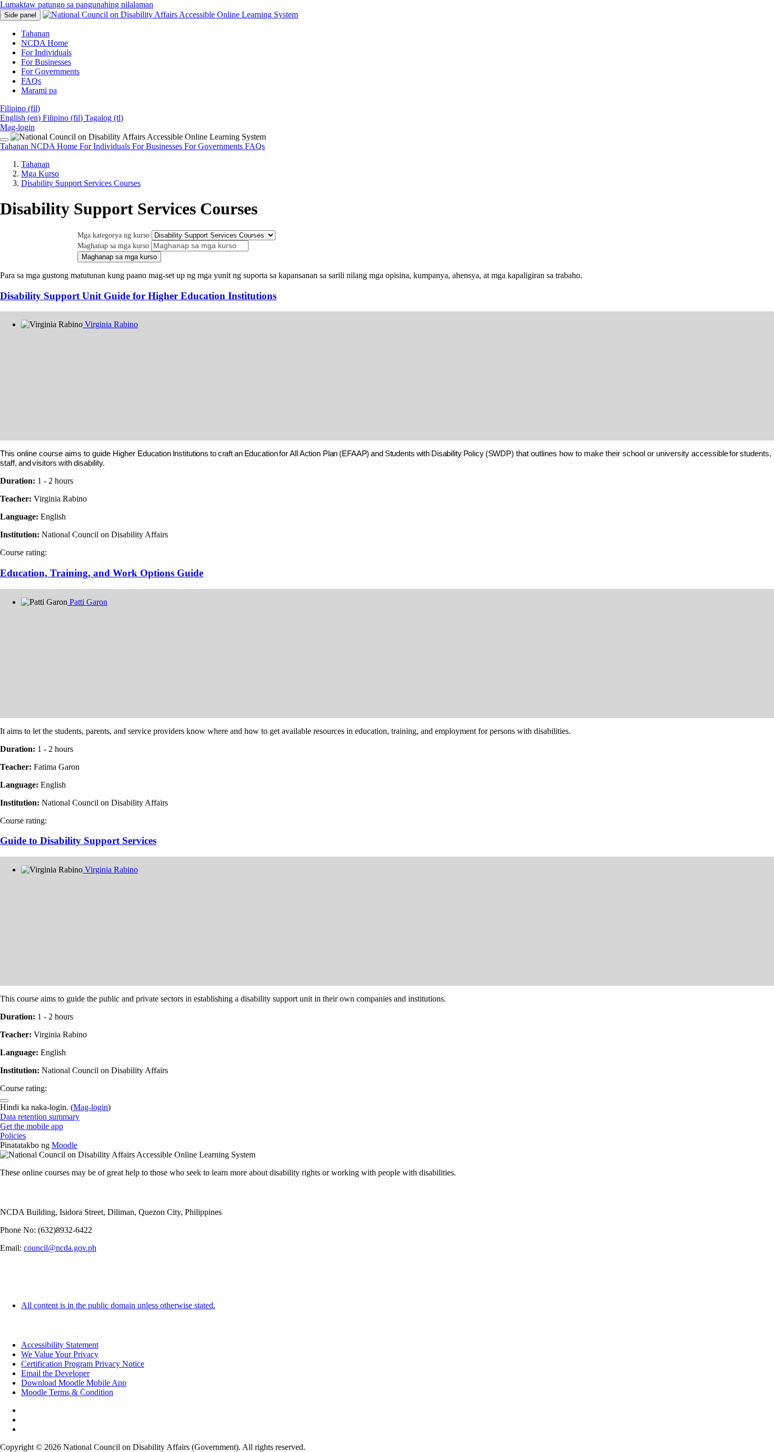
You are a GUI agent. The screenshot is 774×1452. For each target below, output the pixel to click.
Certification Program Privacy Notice (82, 1363)
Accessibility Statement (59, 1344)
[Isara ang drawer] (4, 139)
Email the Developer (55, 1373)
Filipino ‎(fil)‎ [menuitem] (64, 117)
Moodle (64, 1145)
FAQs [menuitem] (31, 80)
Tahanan (15, 146)
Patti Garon (87, 601)
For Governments (214, 146)
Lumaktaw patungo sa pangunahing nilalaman (76, 4)
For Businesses (158, 146)
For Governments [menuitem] (50, 71)
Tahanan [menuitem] (35, 33)
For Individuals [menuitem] (46, 52)
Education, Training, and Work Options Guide (101, 572)
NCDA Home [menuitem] (44, 42)
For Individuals (106, 146)
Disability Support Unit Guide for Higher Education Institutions (138, 295)
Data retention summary (40, 1116)
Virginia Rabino (110, 324)
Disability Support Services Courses (81, 183)
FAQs (255, 146)
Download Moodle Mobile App (73, 1382)
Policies (13, 1135)
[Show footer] (4, 1100)
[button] (20, 108)
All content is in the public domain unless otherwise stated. (118, 1305)
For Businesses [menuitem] (46, 61)
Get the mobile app (31, 1126)
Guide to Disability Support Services (78, 840)
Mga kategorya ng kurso (114, 235)
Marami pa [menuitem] (39, 90)
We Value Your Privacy (59, 1354)
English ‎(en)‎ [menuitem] (21, 117)
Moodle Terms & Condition (67, 1392)
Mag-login (17, 127)
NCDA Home (55, 146)
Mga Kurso (40, 173)
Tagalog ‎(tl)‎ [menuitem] (104, 117)
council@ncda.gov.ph (60, 1247)
